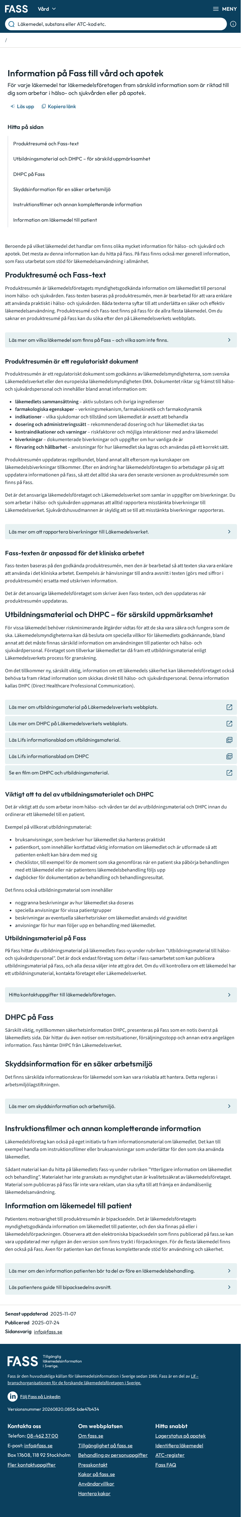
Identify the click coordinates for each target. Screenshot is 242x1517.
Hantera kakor (94, 1493)
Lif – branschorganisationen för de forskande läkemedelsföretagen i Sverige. (103, 1379)
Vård (43, 9)
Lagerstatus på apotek (180, 1435)
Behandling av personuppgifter (113, 1455)
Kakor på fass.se (96, 1474)
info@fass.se (48, 1331)
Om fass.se (90, 1435)
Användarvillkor (96, 1483)
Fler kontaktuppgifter (32, 1465)
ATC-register (170, 1455)
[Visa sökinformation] (233, 24)
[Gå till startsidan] (16, 9)
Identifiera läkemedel (179, 1445)
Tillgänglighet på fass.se (105, 1445)
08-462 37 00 (42, 1435)
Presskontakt (92, 1465)
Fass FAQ (165, 1465)
